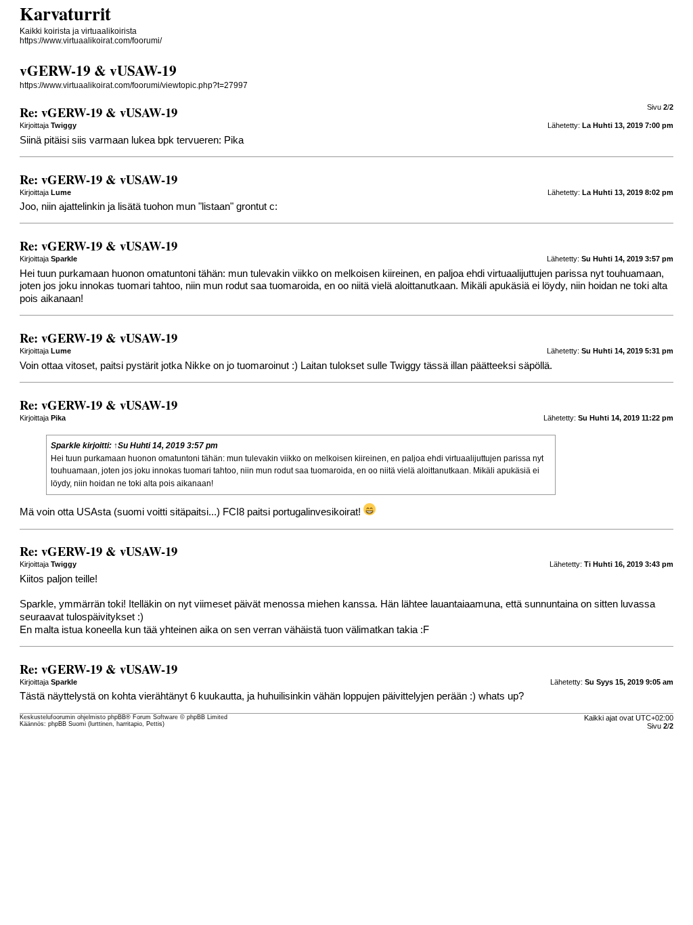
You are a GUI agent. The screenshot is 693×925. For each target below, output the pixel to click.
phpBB (117, 717)
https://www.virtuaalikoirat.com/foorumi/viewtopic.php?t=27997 (134, 85)
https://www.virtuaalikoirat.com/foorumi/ (91, 40)
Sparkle (66, 445)
